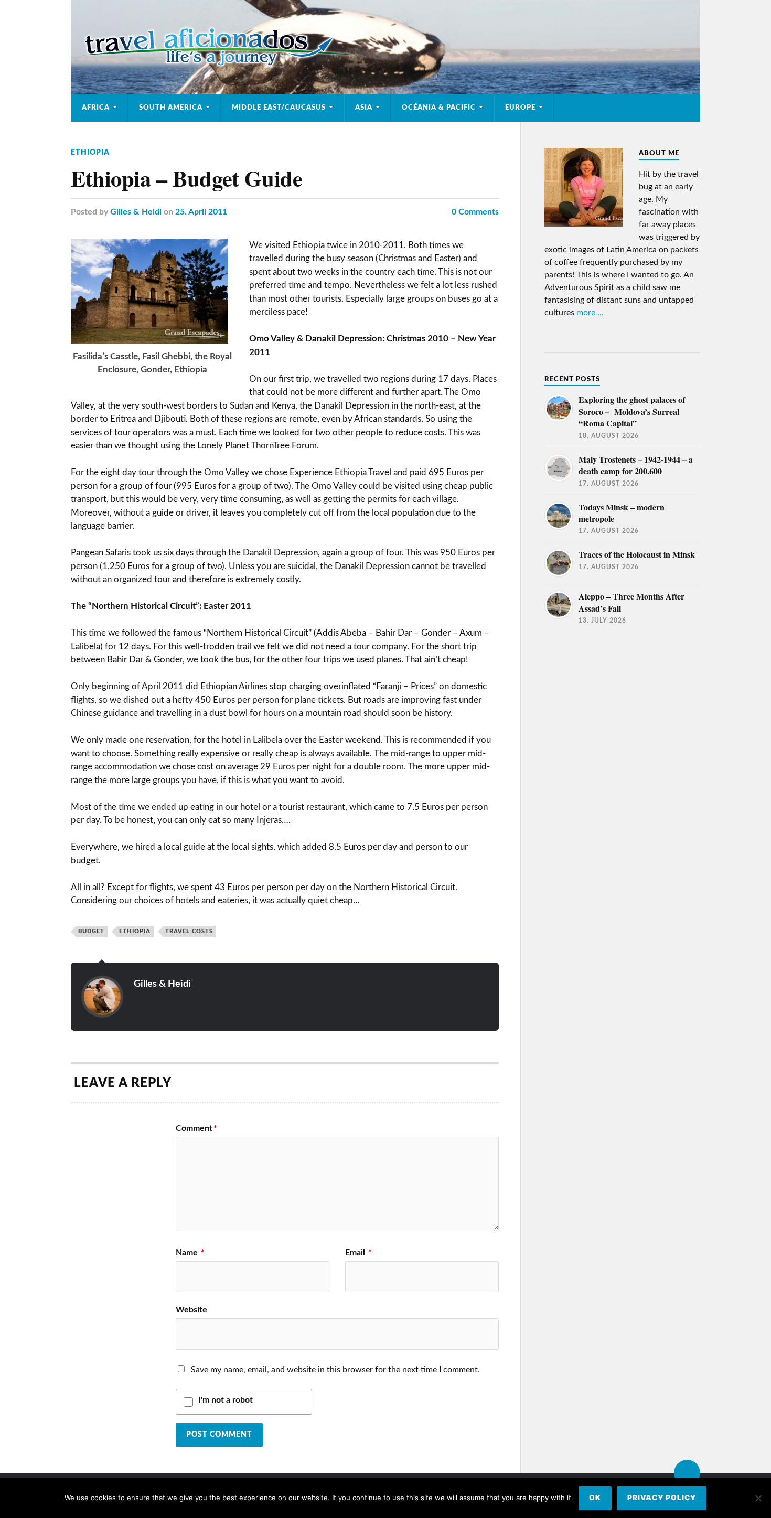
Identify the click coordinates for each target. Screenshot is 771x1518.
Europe (520, 107)
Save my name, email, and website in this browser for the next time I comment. (335, 1369)
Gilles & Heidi (136, 212)
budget (91, 931)
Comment (196, 1128)
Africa (96, 107)
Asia (363, 107)
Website (191, 1310)
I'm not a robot (225, 1400)
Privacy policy (661, 1497)
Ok (595, 1497)
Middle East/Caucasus (279, 107)
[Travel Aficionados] (385, 47)
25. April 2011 (201, 212)
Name (190, 1252)
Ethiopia (90, 152)
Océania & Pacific (439, 107)
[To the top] (687, 1473)
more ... (590, 312)
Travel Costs (189, 931)
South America (170, 107)
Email (358, 1252)
